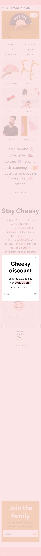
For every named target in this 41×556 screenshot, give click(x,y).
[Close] (35, 257)
